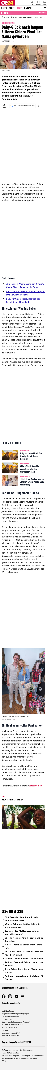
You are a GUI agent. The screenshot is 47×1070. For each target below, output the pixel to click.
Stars (19, 8)
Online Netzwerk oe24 (11, 1003)
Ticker (4, 8)
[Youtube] (16, 996)
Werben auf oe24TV (9, 1027)
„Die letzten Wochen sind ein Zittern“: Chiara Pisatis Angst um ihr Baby (25, 285)
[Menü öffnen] (44, 8)
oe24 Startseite (8, 1011)
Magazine (28, 8)
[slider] (13, 826)
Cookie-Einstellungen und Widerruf (16, 1022)
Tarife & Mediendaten (10, 1053)
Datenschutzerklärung (10, 1016)
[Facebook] (3, 996)
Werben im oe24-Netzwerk (12, 1024)
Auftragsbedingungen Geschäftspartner (17, 1050)
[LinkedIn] (23, 996)
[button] (24, 817)
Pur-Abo (5, 1030)
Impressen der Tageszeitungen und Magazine (19, 1058)
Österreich (14, 17)
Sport (11, 8)
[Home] (2, 17)
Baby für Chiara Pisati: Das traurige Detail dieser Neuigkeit (23, 300)
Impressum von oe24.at (11, 1033)
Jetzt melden (35, 785)
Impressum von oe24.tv (11, 1035)
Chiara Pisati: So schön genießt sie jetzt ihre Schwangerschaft (25, 293)
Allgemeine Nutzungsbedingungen (15, 1013)
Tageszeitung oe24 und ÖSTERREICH (16, 1042)
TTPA (4, 1061)
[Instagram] (10, 996)
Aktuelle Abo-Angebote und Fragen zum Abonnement (23, 1055)
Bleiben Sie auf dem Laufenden (14, 987)
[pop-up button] (38, 826)
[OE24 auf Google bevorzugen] (37, 106)
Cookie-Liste (7, 1019)
